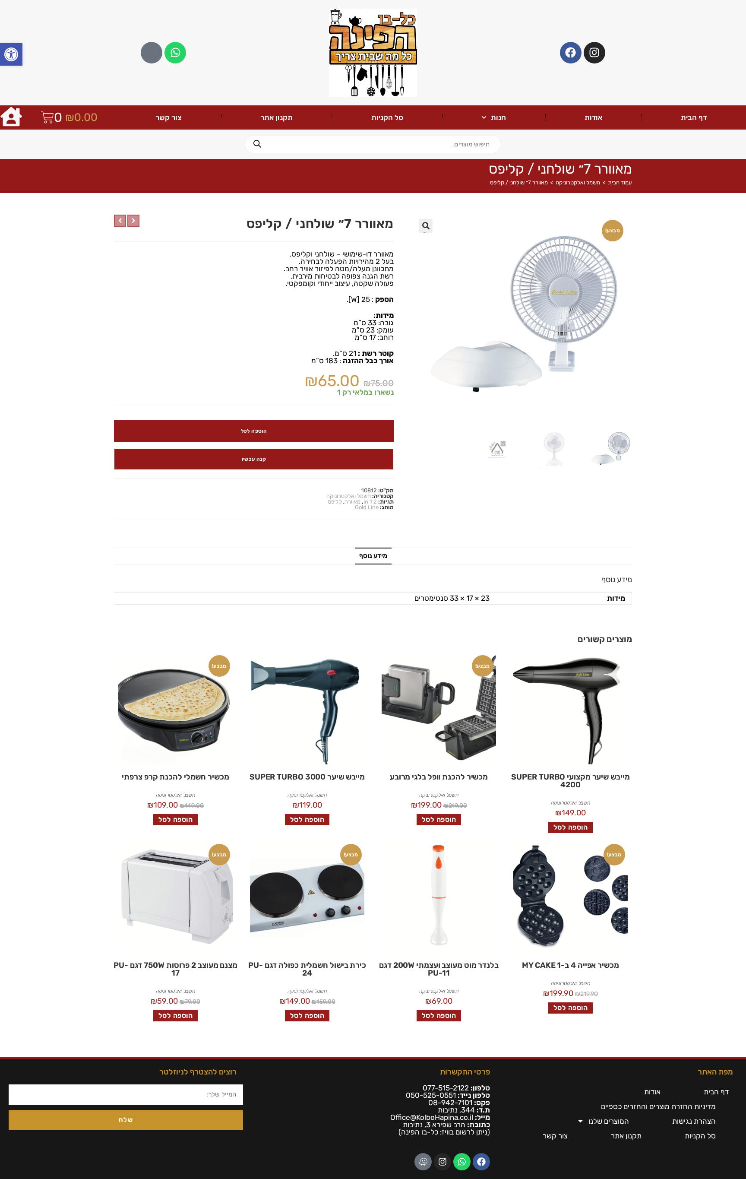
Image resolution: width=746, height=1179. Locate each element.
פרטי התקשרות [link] (465, 1072)
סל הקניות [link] (387, 117)
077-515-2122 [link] (446, 1088)
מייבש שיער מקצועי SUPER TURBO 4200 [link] (570, 781)
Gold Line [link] (367, 507)
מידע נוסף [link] (373, 556)
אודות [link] (593, 117)
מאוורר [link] (352, 501)
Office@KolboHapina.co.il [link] (431, 1117)
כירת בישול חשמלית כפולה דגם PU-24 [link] (307, 969)
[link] (11, 54)
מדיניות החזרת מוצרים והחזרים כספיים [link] (658, 1106)
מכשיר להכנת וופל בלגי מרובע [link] (439, 777)
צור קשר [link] (168, 117)
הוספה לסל (254, 431)
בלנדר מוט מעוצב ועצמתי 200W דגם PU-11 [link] (439, 969)
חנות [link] (498, 117)
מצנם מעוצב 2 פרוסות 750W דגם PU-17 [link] (175, 969)
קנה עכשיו (254, 459)
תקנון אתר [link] (276, 117)
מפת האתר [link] (715, 1072)
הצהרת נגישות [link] (694, 1121)
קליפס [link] (335, 501)
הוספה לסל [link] (570, 827)
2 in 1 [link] (370, 501)
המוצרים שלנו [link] (608, 1121)
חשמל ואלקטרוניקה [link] (578, 182)
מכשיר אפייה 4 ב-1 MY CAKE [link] (570, 965)
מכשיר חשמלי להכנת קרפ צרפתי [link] (175, 777)
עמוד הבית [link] (620, 182)
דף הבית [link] (694, 117)
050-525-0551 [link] (431, 1095)
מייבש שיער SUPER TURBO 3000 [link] (307, 777)
